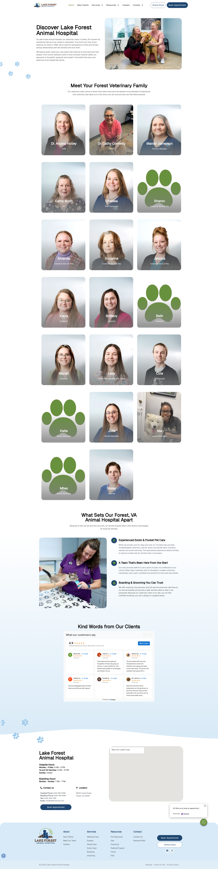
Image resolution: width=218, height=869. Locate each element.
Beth (159, 316)
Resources (111, 5)
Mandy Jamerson (159, 143)
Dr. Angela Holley (64, 143)
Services (96, 5)
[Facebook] (167, 850)
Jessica (159, 258)
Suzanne (111, 258)
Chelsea (111, 201)
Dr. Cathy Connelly (111, 143)
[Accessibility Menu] (3, 856)
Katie (64, 431)
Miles (64, 488)
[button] (203, 822)
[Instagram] (172, 850)
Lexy (111, 373)
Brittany (112, 316)
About (71, 5)
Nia (159, 431)
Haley (111, 488)
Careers (126, 5)
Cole (159, 373)
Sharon (159, 201)
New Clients (83, 5)
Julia (111, 431)
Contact (136, 5)
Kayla (64, 316)
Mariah (64, 373)
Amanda (64, 258)
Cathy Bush (64, 201)
